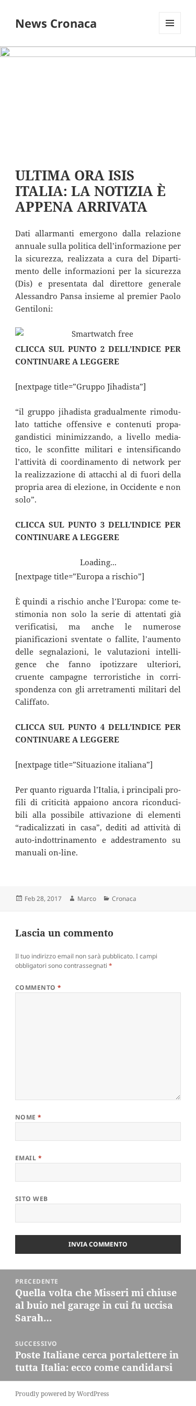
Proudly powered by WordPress (62, 1393)
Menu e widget (170, 33)
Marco (86, 898)
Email (28, 1157)
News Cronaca (56, 23)
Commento (38, 987)
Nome (28, 1117)
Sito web (31, 1198)
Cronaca (124, 898)
